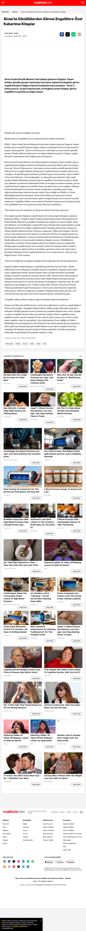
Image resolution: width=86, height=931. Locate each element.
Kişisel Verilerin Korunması (72, 834)
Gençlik (18, 344)
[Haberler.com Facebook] (9, 862)
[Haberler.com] (14, 812)
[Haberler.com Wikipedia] (9, 867)
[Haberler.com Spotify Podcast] (32, 862)
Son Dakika (7, 834)
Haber (35, 881)
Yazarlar (25, 837)
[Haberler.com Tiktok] (18, 867)
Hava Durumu (48, 824)
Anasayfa (5, 12)
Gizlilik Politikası (68, 827)
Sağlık (25, 824)
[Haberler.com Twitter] (14, 862)
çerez (4, 923)
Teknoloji (26, 827)
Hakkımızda (54, 812)
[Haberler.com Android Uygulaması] (59, 862)
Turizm (25, 834)
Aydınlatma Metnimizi (20, 926)
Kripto (5, 837)
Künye (75, 812)
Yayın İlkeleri (81, 812)
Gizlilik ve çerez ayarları (27, 885)
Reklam (62, 812)
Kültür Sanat (9, 344)
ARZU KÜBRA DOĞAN (28, 338)
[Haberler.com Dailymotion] (28, 867)
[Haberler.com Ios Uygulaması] (49, 862)
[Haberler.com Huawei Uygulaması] (70, 862)
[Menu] (3, 2)
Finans (25, 830)
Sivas (44, 344)
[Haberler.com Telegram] (23, 867)
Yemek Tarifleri (48, 840)
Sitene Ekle (67, 850)
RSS (64, 846)
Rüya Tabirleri (48, 837)
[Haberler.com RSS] (4, 867)
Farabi (32, 344)
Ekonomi (6, 824)
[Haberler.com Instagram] (18, 862)
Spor (4, 827)
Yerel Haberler (28, 840)
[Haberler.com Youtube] (14, 867)
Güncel (14, 12)
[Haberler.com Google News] (4, 862)
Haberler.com (48, 820)
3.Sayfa (5, 840)
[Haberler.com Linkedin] (23, 862)
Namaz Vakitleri (48, 827)
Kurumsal (66, 820)
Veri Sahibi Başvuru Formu (72, 837)
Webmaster (67, 840)
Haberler (6, 820)
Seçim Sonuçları (48, 830)
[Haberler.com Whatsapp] (28, 862)
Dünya (5, 843)
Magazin (6, 830)
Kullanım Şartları (68, 824)
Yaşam (38, 344)
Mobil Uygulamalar (69, 843)
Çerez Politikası (68, 830)
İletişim (69, 812)
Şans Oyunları (48, 834)
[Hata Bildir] (39, 885)
